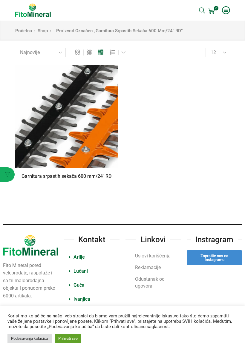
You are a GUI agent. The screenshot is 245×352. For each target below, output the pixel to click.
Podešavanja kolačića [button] (29, 338)
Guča (79, 285)
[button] (92, 257)
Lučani (81, 271)
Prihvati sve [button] (68, 338)
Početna (23, 30)
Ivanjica (82, 299)
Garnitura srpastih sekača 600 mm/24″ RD (66, 176)
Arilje (79, 257)
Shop (43, 30)
